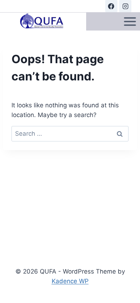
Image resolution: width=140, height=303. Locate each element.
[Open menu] (130, 21)
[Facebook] (111, 6)
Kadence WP (70, 281)
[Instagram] (125, 6)
